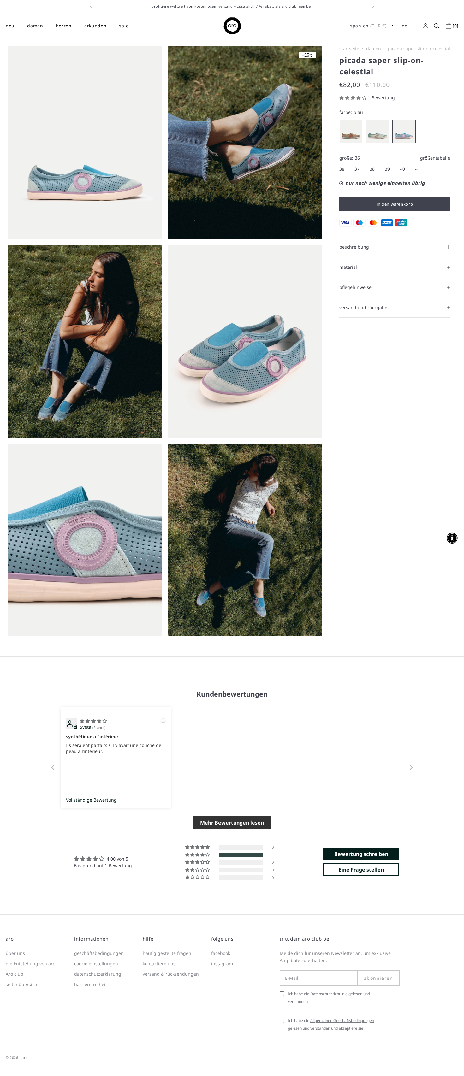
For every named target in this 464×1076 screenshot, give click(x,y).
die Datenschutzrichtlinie (326, 994)
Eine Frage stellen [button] (361, 869)
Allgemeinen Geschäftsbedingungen (342, 1020)
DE (404, 26)
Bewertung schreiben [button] (361, 853)
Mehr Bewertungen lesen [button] (232, 822)
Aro (25, 1057)
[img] (93, 721)
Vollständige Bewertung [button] (91, 800)
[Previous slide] (53, 767)
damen (35, 26)
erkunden (95, 26)
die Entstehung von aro (30, 964)
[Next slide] (411, 767)
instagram (222, 964)
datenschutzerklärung (97, 974)
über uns (15, 953)
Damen (373, 48)
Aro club (14, 974)
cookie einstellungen (96, 964)
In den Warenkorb (395, 204)
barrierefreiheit (90, 984)
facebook (220, 953)
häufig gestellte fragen (167, 953)
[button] (353, 98)
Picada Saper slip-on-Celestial (419, 48)
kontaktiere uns (159, 964)
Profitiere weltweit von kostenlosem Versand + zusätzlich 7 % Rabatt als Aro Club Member (232, 6)
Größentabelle (435, 158)
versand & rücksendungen (171, 974)
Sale (123, 26)
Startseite (349, 48)
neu (10, 26)
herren (64, 26)
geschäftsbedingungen (99, 953)
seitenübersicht (22, 984)
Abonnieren (378, 978)
